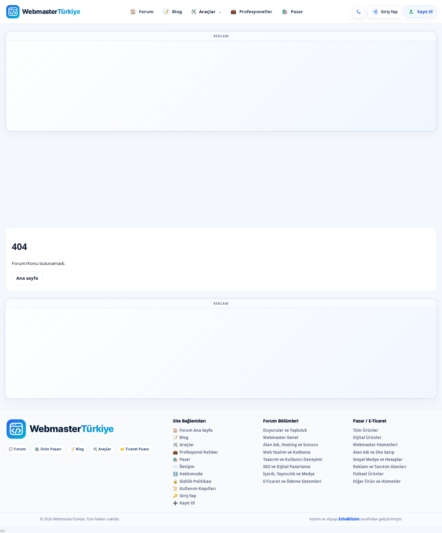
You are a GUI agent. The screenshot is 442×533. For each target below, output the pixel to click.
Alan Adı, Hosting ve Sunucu (290, 444)
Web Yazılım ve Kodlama (286, 452)
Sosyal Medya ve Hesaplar (378, 459)
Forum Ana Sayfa (193, 430)
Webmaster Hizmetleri (375, 444)
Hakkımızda (188, 473)
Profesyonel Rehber (195, 452)
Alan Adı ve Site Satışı (373, 452)
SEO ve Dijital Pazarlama (286, 466)
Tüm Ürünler (365, 430)
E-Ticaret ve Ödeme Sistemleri (292, 481)
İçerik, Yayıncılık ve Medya (289, 473)
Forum (142, 11)
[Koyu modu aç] (358, 11)
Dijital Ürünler (367, 437)
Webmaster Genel (280, 437)
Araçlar (206, 11)
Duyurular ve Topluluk (285, 430)
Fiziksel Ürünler (368, 473)
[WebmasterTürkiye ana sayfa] (42, 12)
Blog (172, 11)
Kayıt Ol (184, 503)
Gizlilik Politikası (192, 481)
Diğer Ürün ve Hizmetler (377, 481)
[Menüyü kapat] (2, 531)
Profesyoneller (251, 11)
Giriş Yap (184, 495)
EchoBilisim (349, 519)
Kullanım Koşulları (194, 488)
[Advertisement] (221, 86)
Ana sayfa (27, 278)
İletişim (184, 466)
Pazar (292, 11)
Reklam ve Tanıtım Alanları (379, 466)
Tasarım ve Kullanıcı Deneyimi (292, 459)
